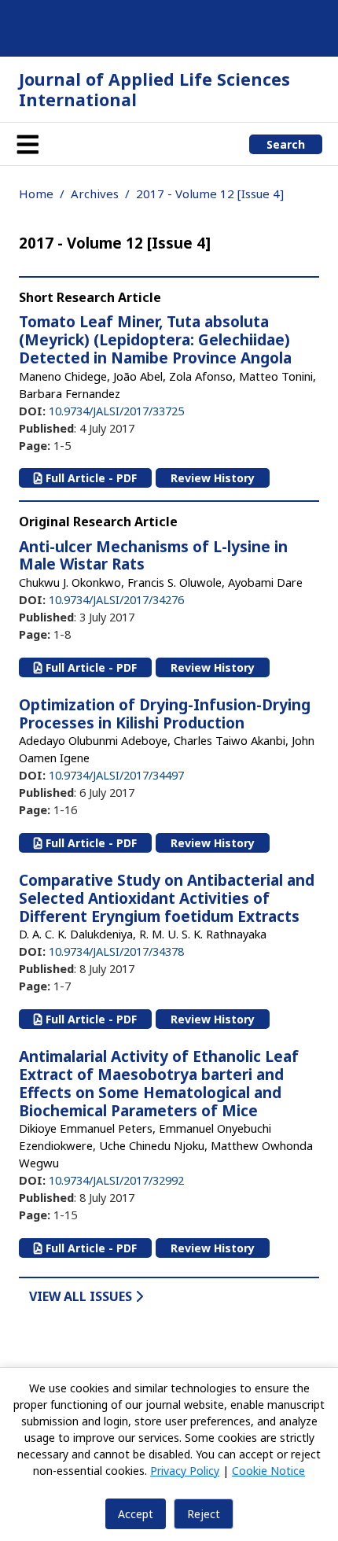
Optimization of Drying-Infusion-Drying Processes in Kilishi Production (164, 714)
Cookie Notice (268, 1470)
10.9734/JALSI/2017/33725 (116, 410)
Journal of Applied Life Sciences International (154, 89)
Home (36, 193)
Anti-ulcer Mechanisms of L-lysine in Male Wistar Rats (153, 555)
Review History (213, 477)
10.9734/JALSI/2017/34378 (116, 951)
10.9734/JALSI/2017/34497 (116, 775)
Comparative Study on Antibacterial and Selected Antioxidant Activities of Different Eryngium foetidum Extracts (166, 898)
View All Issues (82, 1296)
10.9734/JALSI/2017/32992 (116, 1180)
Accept (135, 1513)
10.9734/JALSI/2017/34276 (116, 599)
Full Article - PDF (89, 477)
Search (285, 144)
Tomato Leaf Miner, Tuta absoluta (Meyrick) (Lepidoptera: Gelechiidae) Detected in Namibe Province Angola (155, 340)
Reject (203, 1513)
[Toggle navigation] (27, 144)
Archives (95, 193)
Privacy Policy (184, 1470)
